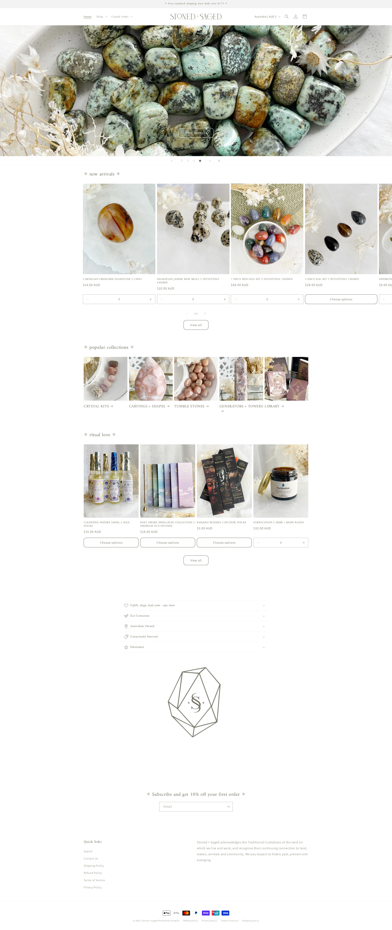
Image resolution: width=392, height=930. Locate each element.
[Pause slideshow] (220, 160)
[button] (101, 16)
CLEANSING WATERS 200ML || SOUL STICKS (107, 524)
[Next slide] (210, 160)
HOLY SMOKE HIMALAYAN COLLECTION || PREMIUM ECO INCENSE (167, 524)
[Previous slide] (171, 160)
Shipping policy (250, 920)
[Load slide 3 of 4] (194, 161)
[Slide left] (187, 313)
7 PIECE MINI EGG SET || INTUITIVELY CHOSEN (262, 279)
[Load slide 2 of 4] (188, 161)
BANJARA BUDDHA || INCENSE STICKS (221, 522)
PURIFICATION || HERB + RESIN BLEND (278, 522)
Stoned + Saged (149, 920)
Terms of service (229, 920)
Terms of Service (94, 880)
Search (88, 851)
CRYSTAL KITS (96, 406)
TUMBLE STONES (189, 406)
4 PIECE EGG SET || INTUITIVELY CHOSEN (332, 279)
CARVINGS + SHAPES (147, 406)
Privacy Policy (92, 887)
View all (196, 325)
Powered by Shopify (168, 920)
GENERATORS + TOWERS (241, 407)
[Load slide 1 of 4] (182, 161)
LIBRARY (272, 406)
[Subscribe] (228, 807)
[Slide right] (204, 313)
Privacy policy (209, 920)
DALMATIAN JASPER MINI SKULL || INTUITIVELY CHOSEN (188, 281)
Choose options (341, 299)
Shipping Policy (94, 865)
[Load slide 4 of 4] (200, 161)
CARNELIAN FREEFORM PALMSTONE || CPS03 (112, 279)
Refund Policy (93, 873)
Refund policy (190, 920)
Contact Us (91, 858)
